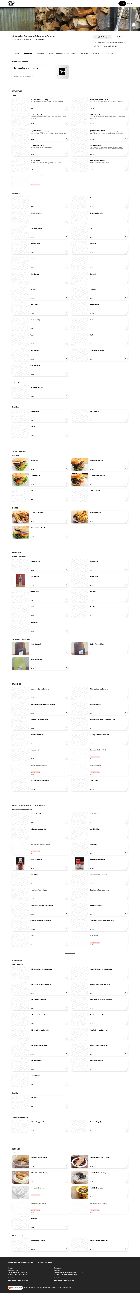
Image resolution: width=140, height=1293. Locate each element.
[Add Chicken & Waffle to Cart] (66, 236)
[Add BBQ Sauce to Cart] (125, 852)
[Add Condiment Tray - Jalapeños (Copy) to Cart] (125, 928)
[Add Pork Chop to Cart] (66, 312)
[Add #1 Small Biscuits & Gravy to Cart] (66, 107)
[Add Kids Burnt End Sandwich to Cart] (125, 1053)
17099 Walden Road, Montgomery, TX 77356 (68, 1272)
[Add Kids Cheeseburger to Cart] (125, 1068)
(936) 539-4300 (13, 1270)
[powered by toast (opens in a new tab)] (15, 1288)
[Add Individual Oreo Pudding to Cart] (125, 1180)
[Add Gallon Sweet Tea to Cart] (66, 652)
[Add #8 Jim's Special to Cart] (125, 153)
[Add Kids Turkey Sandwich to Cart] (66, 1023)
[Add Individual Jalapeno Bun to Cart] (66, 837)
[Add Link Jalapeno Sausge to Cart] (125, 358)
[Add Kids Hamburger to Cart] (66, 1068)
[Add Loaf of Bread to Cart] (125, 822)
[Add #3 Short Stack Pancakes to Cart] (66, 123)
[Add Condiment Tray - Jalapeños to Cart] (125, 898)
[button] (29, 53)
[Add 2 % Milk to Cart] (125, 599)
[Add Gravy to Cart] (66, 267)
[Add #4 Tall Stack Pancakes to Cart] (125, 123)
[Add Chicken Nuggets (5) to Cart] (66, 1130)
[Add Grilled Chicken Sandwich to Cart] (66, 536)
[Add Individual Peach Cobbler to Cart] (66, 1165)
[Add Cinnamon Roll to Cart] (66, 758)
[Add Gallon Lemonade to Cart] (66, 667)
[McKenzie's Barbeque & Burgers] (11, 3)
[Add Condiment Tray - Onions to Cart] (66, 898)
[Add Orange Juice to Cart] (66, 599)
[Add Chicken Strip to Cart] (66, 373)
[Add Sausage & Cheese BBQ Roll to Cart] (125, 742)
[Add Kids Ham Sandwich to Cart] (125, 1023)
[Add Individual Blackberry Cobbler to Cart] (125, 1165)
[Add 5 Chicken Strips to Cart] (125, 520)
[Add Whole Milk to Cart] (66, 630)
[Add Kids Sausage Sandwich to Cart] (66, 1007)
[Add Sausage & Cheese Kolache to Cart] (66, 697)
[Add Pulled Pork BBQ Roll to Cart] (66, 742)
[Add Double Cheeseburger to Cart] (125, 483)
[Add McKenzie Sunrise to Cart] (66, 395)
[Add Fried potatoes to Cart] (66, 251)
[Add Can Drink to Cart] (125, 615)
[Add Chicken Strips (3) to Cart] (125, 1130)
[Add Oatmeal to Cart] (125, 282)
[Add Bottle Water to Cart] (66, 584)
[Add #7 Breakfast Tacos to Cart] (66, 153)
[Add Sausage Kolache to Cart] (125, 712)
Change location (39, 39)
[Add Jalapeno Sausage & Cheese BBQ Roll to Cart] (125, 727)
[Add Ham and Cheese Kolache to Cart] (66, 727)
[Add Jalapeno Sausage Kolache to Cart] (125, 697)
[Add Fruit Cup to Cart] (125, 251)
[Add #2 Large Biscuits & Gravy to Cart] (125, 107)
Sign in (129, 3)
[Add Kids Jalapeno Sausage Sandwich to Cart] (125, 1007)
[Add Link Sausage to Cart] (66, 358)
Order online (12, 1280)
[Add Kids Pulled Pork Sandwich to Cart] (125, 1038)
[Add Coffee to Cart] (66, 615)
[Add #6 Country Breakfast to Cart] (125, 138)
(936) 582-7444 (59, 1270)
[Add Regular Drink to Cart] (66, 569)
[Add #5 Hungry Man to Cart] (66, 138)
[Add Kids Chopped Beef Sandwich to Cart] (125, 992)
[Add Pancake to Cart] (125, 297)
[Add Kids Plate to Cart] (66, 1105)
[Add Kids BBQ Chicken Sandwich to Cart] (66, 1038)
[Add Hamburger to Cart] (66, 468)
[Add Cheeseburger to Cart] (66, 483)
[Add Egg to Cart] (125, 236)
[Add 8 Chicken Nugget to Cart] (66, 520)
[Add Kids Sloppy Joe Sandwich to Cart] (66, 1053)
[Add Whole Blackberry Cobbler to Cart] (125, 1248)
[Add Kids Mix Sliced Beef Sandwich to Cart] (66, 992)
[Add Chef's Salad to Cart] (125, 788)
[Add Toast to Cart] (66, 343)
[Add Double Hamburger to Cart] (125, 468)
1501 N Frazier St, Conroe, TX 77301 (20, 1272)
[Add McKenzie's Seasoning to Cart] (125, 867)
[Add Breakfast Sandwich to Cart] (125, 221)
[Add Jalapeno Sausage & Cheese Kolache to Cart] (66, 712)
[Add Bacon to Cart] (66, 206)
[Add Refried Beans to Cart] (125, 312)
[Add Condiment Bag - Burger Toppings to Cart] (66, 913)
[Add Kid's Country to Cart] (66, 435)
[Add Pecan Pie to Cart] (66, 1226)
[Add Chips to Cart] (66, 943)
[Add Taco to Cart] (125, 328)
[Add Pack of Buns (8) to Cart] (66, 822)
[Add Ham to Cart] (125, 267)
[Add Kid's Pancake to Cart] (125, 419)
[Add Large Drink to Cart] (125, 569)
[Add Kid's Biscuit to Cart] (66, 419)
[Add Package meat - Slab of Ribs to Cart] (66, 788)
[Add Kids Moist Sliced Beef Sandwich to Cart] (125, 977)
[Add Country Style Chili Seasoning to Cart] (66, 928)
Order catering (23, 1280)
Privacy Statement (43, 1288)
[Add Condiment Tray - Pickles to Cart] (125, 883)
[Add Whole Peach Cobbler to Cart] (66, 1248)
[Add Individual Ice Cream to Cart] (125, 1196)
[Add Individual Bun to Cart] (125, 837)
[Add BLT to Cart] (66, 498)
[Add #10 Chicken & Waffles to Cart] (125, 168)
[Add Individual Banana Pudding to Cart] (66, 1180)
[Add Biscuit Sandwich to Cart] (66, 221)
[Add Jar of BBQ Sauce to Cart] (66, 867)
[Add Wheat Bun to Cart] (66, 883)
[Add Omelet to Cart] (66, 297)
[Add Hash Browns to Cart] (66, 282)
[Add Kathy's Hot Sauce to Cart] (125, 913)
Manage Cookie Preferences (61, 1288)
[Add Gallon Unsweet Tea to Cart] (125, 652)
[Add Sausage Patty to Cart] (66, 328)
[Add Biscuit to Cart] (125, 206)
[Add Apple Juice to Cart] (125, 584)
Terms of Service (29, 1288)
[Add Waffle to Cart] (125, 343)
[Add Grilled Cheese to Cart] (125, 498)
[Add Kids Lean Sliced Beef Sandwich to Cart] (66, 977)
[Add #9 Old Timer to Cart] (66, 168)
